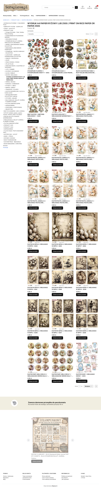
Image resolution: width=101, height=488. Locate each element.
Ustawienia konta (27, 477)
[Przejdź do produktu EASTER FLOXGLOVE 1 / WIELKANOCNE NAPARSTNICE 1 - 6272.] (63, 97)
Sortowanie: (30, 31)
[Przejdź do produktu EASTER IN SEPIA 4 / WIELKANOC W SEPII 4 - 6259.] (87, 270)
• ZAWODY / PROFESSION (11, 58)
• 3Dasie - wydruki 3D (9, 28)
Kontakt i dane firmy (86, 476)
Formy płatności (46, 476)
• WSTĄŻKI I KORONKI (9, 138)
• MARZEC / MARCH (10, 87)
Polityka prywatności (66, 476)
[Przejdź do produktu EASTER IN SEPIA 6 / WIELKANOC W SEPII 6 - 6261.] (38, 270)
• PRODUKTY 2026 (15, 20)
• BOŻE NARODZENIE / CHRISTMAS (12, 143)
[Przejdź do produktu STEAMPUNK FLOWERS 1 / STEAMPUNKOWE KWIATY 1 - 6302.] (38, 54)
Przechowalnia (26, 479)
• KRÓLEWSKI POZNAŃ (11, 39)
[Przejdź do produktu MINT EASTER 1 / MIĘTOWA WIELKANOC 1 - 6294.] (38, 97)
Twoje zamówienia (27, 476)
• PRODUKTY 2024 (8, 127)
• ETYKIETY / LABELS (10, 85)
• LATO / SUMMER (9, 69)
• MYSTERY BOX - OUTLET (10, 134)
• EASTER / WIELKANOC (26, 20)
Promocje (5, 147)
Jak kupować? (65, 479)
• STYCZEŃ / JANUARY (11, 98)
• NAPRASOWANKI (10, 105)
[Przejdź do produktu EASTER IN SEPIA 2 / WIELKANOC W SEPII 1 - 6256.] (87, 314)
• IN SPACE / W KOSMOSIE (12, 71)
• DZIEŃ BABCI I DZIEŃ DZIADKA (13, 107)
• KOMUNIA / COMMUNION (12, 83)
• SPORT (7, 60)
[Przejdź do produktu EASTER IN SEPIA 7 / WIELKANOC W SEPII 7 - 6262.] (87, 227)
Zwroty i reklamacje (8, 476)
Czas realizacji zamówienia (49, 479)
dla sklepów (64, 477)
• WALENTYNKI (9, 109)
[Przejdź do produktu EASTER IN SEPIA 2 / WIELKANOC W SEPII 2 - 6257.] (63, 314)
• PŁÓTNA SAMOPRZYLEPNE (12, 103)
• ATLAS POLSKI (9, 64)
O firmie (83, 477)
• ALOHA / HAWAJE (10, 73)
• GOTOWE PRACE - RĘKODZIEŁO (12, 141)
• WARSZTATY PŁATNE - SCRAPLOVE (13, 26)
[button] (76, 7)
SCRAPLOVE (6, 20)
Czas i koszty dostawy (48, 477)
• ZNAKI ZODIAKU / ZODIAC (12, 62)
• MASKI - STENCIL (8, 136)
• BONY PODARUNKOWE (9, 140)
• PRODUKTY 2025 (8, 125)
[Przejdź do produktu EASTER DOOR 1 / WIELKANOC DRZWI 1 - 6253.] (87, 357)
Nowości (5, 145)
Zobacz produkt (33, 78)
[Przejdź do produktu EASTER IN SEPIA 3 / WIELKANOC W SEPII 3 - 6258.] (38, 314)
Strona (87, 34)
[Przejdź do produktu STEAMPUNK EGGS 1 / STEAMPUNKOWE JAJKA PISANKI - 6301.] (63, 54)
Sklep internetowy (50, 486)
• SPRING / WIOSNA (10, 81)
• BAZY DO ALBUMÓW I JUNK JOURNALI (14, 111)
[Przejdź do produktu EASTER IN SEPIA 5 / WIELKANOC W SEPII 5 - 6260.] (63, 270)
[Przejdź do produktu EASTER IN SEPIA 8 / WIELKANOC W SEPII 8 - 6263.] (63, 227)
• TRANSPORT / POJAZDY (12, 89)
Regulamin (6, 477)
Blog (4, 479)
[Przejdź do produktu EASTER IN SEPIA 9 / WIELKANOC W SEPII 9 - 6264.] (38, 227)
